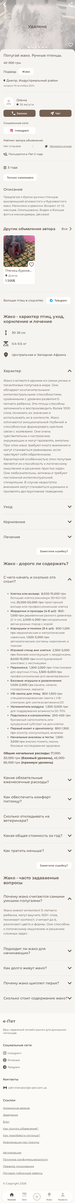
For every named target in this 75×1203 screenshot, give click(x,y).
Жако (26, 71)
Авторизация (12, 1152)
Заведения (10, 1115)
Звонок (22, 113)
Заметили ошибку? (54, 551)
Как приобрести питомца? (21, 1135)
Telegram (61, 300)
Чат (58, 113)
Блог (6, 1121)
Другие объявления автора (29, 229)
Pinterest (14, 1060)
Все (65, 229)
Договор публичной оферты (23, 1173)
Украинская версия (16, 1108)
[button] (29, 47)
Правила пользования (18, 1166)
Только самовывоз (20, 177)
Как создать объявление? (21, 1128)
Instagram (22, 130)
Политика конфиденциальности (25, 1159)
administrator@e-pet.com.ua (27, 1087)
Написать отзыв (61, 146)
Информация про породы (21, 1142)
